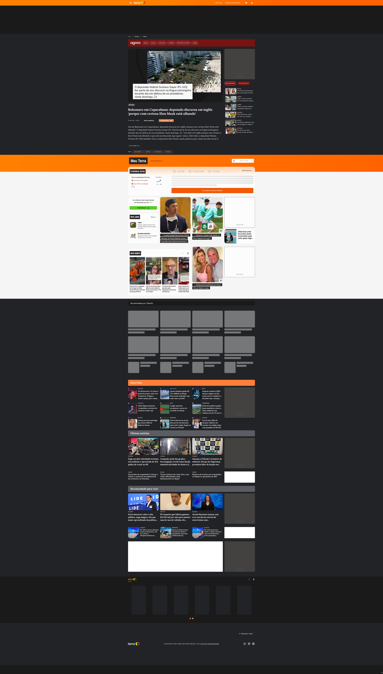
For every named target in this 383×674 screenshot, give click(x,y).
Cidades (130, 456)
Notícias (137, 36)
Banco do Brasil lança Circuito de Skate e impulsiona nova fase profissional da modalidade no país (180, 533)
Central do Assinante (232, 3)
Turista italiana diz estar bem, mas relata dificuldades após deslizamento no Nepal (174, 476)
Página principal (139, 2)
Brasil (239, 89)
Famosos (140, 388)
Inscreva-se (141, 208)
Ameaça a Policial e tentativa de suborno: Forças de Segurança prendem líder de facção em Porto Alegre (207, 462)
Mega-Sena (173, 388)
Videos (145, 36)
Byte (203, 388)
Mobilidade (205, 403)
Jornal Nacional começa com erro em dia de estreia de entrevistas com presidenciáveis (205, 517)
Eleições (239, 112)
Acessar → (154, 217)
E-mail (246, 3)
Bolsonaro (137, 152)
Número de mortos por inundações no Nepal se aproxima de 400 (206, 475)
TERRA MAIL (218, 3)
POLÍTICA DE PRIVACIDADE (210, 644)
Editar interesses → (247, 170)
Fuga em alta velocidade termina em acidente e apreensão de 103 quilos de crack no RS (143, 462)
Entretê (140, 418)
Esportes (173, 418)
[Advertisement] (239, 477)
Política (147, 152)
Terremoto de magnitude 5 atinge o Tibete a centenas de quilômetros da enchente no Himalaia (143, 476)
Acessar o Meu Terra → (157, 161)
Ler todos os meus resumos (212, 190)
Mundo (239, 96)
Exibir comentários (149, 120)
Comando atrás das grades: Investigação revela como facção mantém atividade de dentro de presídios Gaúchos (175, 462)
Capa (129, 36)
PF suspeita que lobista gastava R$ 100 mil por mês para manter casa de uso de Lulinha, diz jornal (175, 517)
